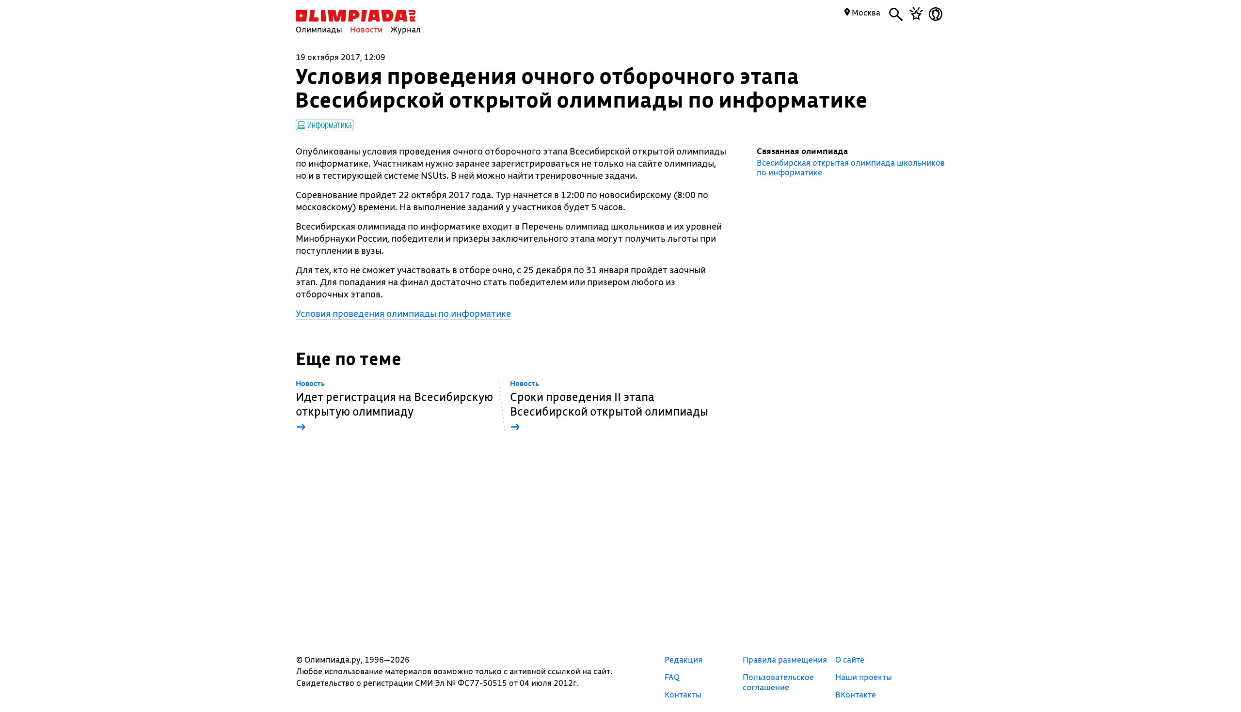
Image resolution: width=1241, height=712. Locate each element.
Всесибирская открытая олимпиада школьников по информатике (851, 167)
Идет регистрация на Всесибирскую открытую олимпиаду (394, 406)
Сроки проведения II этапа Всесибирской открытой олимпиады (609, 406)
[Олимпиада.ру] (355, 15)
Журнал (405, 29)
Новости (366, 29)
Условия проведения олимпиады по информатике (403, 313)
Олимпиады (319, 29)
